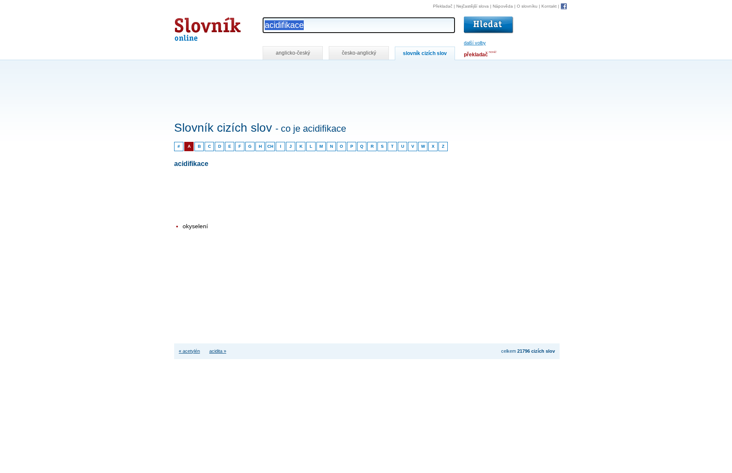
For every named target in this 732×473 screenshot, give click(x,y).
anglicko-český (293, 53)
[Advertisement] (328, 71)
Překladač (442, 6)
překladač (476, 55)
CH (270, 146)
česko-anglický (359, 53)
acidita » (217, 351)
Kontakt (549, 6)
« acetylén (189, 351)
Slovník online (192, 27)
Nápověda (503, 6)
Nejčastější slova (472, 6)
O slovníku (527, 6)
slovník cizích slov (425, 53)
